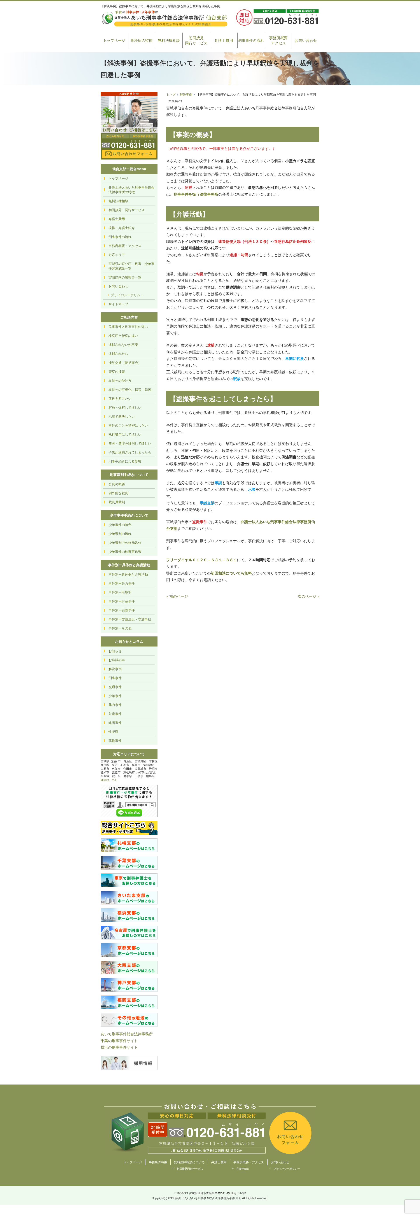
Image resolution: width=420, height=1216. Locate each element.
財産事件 (115, 713)
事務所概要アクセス (278, 40)
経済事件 (115, 722)
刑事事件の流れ (251, 40)
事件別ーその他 (119, 628)
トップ (170, 94)
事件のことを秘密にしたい (128, 425)
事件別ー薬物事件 (121, 610)
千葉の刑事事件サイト (119, 1040)
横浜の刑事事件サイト (119, 1047)
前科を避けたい (119, 398)
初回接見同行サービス (196, 40)
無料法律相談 (169, 40)
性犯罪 (113, 731)
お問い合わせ (306, 40)
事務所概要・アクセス (124, 245)
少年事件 (115, 695)
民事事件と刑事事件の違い (128, 326)
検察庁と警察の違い (123, 335)
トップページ (114, 40)
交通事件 (115, 686)
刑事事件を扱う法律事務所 (196, 194)
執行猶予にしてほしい (124, 434)
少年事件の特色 (119, 524)
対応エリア (116, 254)
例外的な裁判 (118, 493)
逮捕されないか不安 (123, 344)
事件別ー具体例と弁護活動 (128, 574)
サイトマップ (118, 303)
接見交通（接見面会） (124, 362)
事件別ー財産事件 (121, 601)
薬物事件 (115, 740)
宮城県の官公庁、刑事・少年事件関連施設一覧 (131, 265)
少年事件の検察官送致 (124, 551)
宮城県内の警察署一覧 (124, 277)
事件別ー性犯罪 (119, 592)
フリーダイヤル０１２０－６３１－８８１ (201, 559)
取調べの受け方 (119, 380)
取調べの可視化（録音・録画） (131, 389)
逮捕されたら (118, 353)
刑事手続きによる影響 (124, 461)
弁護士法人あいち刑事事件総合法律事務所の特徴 (131, 189)
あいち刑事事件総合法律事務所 (127, 1033)
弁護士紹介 (242, 1168)
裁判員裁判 (116, 501)
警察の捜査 (116, 371)
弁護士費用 (223, 40)
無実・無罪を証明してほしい (129, 443)
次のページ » (308, 596)
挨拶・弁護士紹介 (121, 227)
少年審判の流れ (119, 533)
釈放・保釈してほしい (124, 407)
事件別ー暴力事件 (121, 583)
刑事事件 (115, 677)
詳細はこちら (109, 780)
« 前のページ (177, 596)
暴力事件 (115, 704)
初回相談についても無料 (231, 573)
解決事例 (186, 94)
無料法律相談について (189, 1162)
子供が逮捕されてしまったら (129, 452)
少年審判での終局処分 (124, 542)
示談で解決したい (121, 416)
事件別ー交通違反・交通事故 (129, 619)
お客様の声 (116, 659)
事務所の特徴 (141, 40)
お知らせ (115, 650)
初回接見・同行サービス (126, 209)
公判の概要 (116, 484)
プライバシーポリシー (127, 295)
